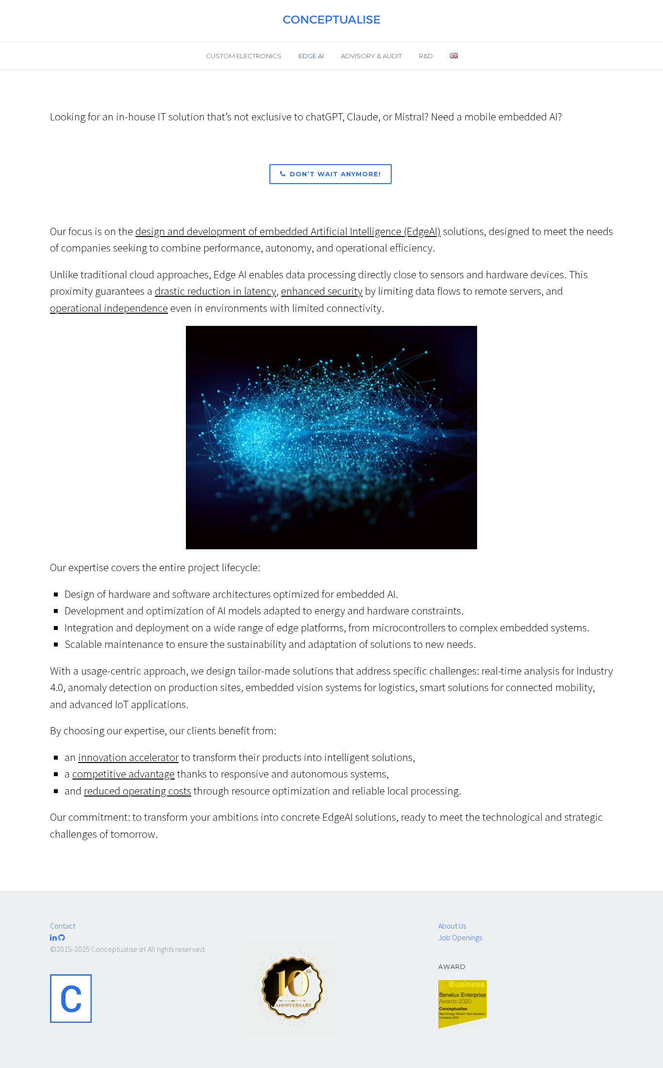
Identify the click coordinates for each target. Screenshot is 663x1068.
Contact (62, 926)
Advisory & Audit (371, 56)
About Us (452, 926)
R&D (426, 56)
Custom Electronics (244, 56)
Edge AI (311, 56)
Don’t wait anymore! (335, 174)
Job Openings (460, 937)
